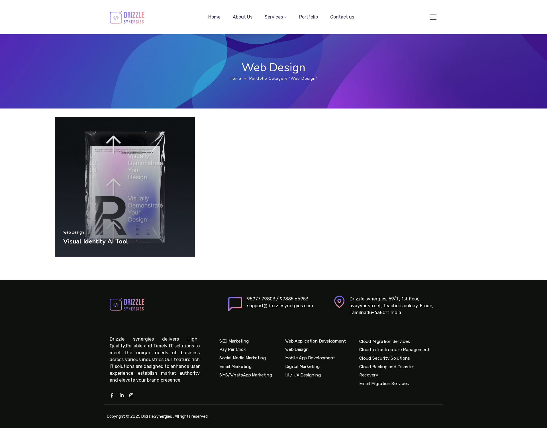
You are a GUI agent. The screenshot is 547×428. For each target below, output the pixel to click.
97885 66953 (294, 299)
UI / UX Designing (303, 374)
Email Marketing (235, 366)
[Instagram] (131, 395)
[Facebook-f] (112, 395)
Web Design (297, 349)
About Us (242, 17)
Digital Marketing (302, 366)
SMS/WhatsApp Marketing (245, 374)
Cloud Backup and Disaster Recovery (386, 371)
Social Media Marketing (242, 358)
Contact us (342, 17)
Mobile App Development (310, 358)
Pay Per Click (232, 349)
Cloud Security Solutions (384, 358)
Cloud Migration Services (384, 341)
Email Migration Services (384, 383)
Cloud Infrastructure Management (394, 349)
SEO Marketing (234, 341)
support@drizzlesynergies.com (280, 305)
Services (274, 17)
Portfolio (308, 17)
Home (214, 17)
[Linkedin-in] (121, 395)
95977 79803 (261, 299)
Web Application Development (315, 341)
